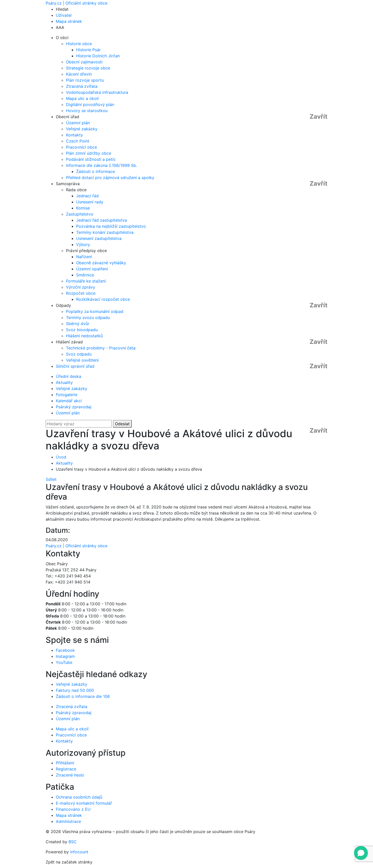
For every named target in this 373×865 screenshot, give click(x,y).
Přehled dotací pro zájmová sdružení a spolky (110, 177)
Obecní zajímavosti (84, 61)
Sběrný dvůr (77, 323)
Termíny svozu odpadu (88, 317)
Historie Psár (88, 49)
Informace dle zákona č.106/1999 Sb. (101, 165)
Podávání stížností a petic (91, 159)
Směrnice (85, 274)
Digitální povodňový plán (90, 104)
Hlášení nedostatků (84, 335)
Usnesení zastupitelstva (99, 238)
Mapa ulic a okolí (82, 98)
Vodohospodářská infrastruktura (97, 92)
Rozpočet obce (80, 293)
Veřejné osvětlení (82, 360)
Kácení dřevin (79, 74)
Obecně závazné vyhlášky (101, 262)
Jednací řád (87, 195)
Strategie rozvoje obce (88, 67)
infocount (79, 851)
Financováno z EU (73, 809)
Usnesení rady (89, 201)
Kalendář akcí (69, 400)
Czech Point (77, 141)
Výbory (83, 244)
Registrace (66, 768)
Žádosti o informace (95, 171)
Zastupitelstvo (79, 214)
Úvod (61, 457)
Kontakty (74, 134)
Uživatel (64, 15)
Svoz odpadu (79, 354)
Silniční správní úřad (75, 366)
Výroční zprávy (80, 287)
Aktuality (64, 382)
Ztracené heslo (70, 775)
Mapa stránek (69, 21)
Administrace (68, 821)
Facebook (65, 650)
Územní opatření (92, 268)
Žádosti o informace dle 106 (83, 696)
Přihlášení (65, 762)
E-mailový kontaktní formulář (84, 803)
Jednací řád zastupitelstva (101, 220)
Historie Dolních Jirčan (98, 55)
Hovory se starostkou (87, 110)
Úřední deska (68, 376)
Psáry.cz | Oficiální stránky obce (76, 3)
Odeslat (122, 423)
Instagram (65, 656)
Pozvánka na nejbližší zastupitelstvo (111, 226)
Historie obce (79, 43)
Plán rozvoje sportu (85, 80)
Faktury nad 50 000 (75, 690)
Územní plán (78, 122)
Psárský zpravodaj (73, 406)
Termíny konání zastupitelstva (104, 232)
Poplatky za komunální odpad (94, 311)
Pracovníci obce (81, 147)
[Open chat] (361, 853)
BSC (73, 841)
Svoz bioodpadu (82, 329)
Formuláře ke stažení (86, 281)
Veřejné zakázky (81, 128)
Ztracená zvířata (81, 86)
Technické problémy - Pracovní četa (100, 347)
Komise (83, 207)
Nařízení (84, 256)
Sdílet (51, 479)
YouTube (64, 662)
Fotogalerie (66, 394)
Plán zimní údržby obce (88, 153)
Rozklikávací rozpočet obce (103, 299)
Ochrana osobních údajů (79, 797)
